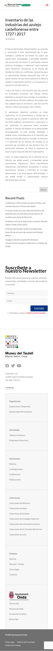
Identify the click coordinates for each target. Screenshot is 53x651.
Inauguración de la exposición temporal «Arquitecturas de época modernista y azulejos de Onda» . (26, 243)
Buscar (43, 190)
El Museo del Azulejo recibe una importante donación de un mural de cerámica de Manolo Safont (24, 232)
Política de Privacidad (36, 313)
